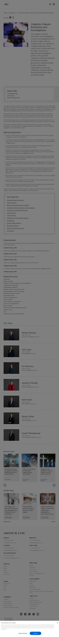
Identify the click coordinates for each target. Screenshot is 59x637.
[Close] (57, 622)
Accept (35, 633)
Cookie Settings (22, 633)
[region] (29, 629)
